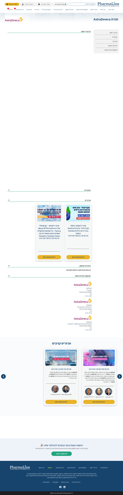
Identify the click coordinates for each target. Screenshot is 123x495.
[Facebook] (60, 487)
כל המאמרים (104, 468)
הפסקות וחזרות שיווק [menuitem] (82, 10)
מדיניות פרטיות (76, 482)
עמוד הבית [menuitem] (111, 10)
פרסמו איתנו (46, 482)
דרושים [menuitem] (11, 10)
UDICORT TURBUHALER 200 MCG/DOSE (80, 324)
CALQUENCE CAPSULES (84, 307)
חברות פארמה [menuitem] (20, 10)
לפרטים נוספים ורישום (78, 257)
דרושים (50, 468)
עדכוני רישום (93, 468)
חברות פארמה (60, 468)
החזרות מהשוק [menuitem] (69, 10)
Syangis (89, 290)
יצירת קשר (41, 468)
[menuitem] (102, 9)
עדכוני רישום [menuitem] (94, 10)
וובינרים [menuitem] (37, 10)
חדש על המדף (71, 468)
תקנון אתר (55, 482)
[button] (3, 376)
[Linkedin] (64, 487)
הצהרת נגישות (65, 482)
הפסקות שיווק (82, 468)
